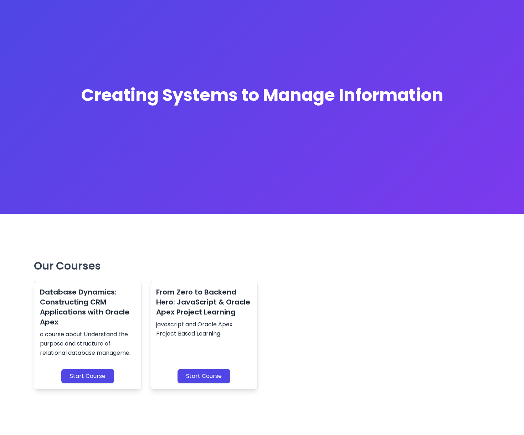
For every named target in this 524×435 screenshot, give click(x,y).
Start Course (88, 376)
